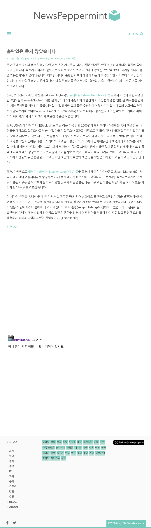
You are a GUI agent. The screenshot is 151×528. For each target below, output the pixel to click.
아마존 (78, 447)
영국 (103, 447)
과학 (11, 476)
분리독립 (87, 442)
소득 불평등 (48, 447)
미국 (79, 442)
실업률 (69, 447)
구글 (59, 442)
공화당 (46, 442)
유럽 (53, 453)
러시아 (72, 442)
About (13, 506)
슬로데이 (60, 447)
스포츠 (12, 486)
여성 (97, 447)
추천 (11, 496)
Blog (13, 501)
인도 (67, 453)
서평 (96, 442)
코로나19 (100, 453)
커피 (91, 453)
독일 (65, 442)
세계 (11, 451)
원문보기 (12, 227)
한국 (11, 456)
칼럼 (11, 491)
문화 (11, 481)
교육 (53, 442)
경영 (11, 466)
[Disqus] (75, 283)
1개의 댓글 (71, 58)
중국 (85, 453)
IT (62, 58)
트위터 (46, 458)
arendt (34, 58)
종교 (79, 453)
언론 (91, 447)
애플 (85, 447)
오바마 (46, 453)
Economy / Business (50, 58)
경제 (11, 461)
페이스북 (55, 458)
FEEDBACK (114, 523)
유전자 (60, 453)
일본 (73, 453)
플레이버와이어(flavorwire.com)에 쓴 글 (53, 171)
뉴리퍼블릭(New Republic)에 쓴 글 (91, 95)
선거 (102, 442)
